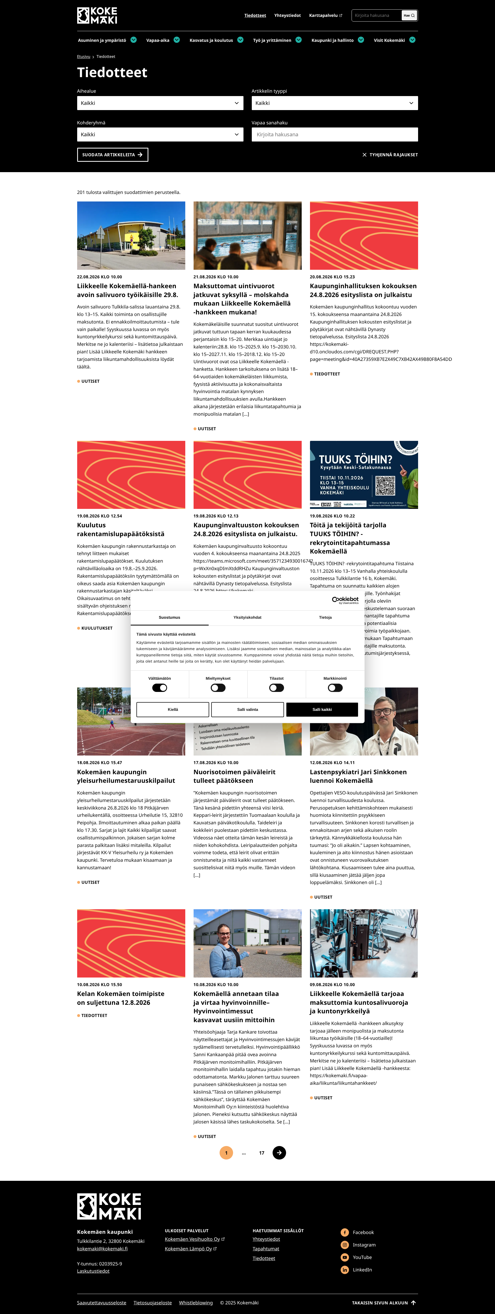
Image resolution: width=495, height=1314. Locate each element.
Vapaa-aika (158, 40)
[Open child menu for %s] (132, 40)
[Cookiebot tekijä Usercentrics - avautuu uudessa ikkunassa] (336, 600)
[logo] (97, 21)
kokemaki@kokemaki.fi (102, 1249)
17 (263, 1154)
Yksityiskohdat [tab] (247, 617)
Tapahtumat (266, 1249)
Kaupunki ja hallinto (333, 40)
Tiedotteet (255, 15)
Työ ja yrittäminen (272, 40)
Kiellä (173, 709)
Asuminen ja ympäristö (102, 40)
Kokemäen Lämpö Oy (188, 1249)
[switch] (218, 688)
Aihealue (86, 91)
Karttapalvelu (323, 15)
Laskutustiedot (93, 1271)
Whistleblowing (196, 1303)
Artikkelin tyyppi (269, 91)
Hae (407, 15)
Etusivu (83, 56)
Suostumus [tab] (169, 617)
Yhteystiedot (287, 15)
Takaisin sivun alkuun (380, 1303)
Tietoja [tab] (325, 617)
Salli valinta (247, 709)
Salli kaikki (322, 709)
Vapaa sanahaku (270, 123)
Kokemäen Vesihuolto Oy (192, 1239)
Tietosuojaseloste (153, 1303)
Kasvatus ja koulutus (211, 40)
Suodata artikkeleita (108, 155)
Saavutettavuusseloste (102, 1303)
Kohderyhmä (91, 123)
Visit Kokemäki (389, 40)
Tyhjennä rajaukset (394, 155)
